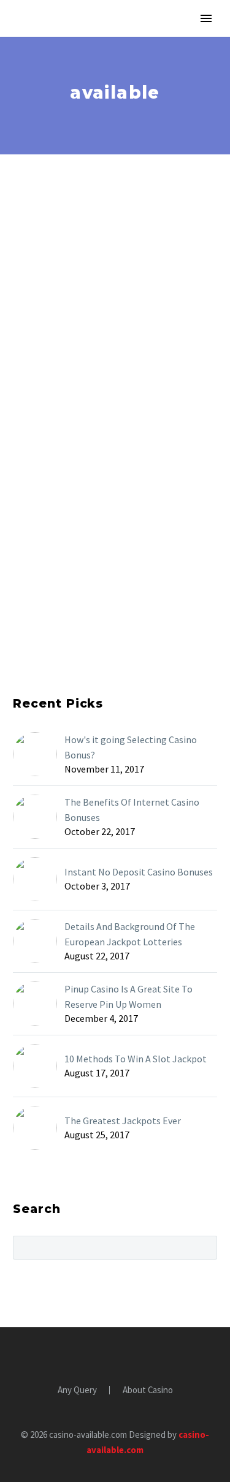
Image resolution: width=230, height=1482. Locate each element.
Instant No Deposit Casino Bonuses (138, 872)
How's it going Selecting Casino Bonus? (130, 747)
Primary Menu (206, 18)
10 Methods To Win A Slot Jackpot (135, 1059)
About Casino (148, 1390)
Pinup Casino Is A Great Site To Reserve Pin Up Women (128, 996)
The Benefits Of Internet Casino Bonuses (131, 809)
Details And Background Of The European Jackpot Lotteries (129, 934)
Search (204, 1247)
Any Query (77, 1390)
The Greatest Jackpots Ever (122, 1120)
